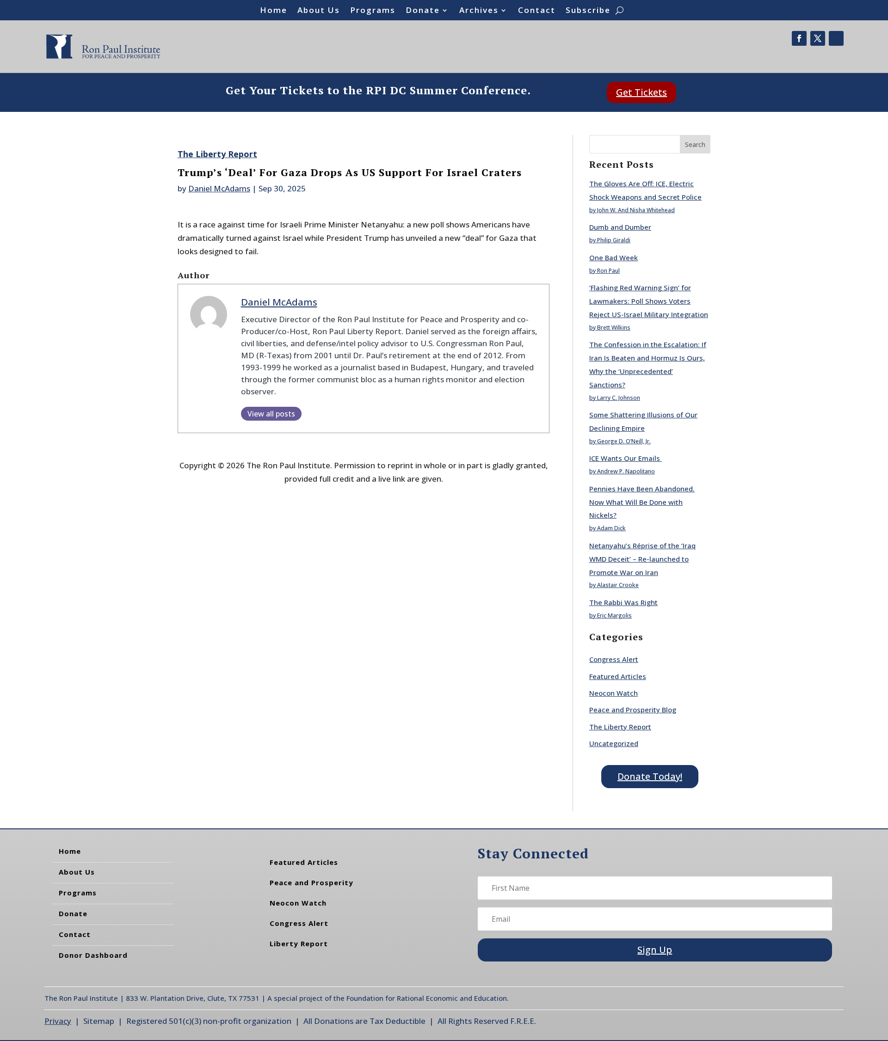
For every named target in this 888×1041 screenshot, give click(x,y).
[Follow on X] (817, 38)
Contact (536, 11)
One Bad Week (613, 257)
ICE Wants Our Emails (625, 458)
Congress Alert (613, 659)
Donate (423, 11)
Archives (479, 11)
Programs (372, 11)
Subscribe (588, 11)
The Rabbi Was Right (623, 602)
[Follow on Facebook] (799, 38)
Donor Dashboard (93, 955)
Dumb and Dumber (620, 227)
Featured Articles (617, 676)
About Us (318, 11)
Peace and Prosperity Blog (632, 709)
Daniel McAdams (219, 188)
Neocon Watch (613, 693)
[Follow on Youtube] (836, 38)
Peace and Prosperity (311, 882)
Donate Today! (649, 776)
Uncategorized (613, 743)
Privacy (57, 1021)
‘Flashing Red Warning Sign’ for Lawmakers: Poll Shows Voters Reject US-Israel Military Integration (648, 301)
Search (695, 144)
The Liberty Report (217, 153)
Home (273, 11)
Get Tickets (641, 92)
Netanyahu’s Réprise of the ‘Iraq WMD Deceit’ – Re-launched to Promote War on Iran (642, 559)
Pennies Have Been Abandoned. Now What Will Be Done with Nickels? (642, 502)
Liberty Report (299, 943)
